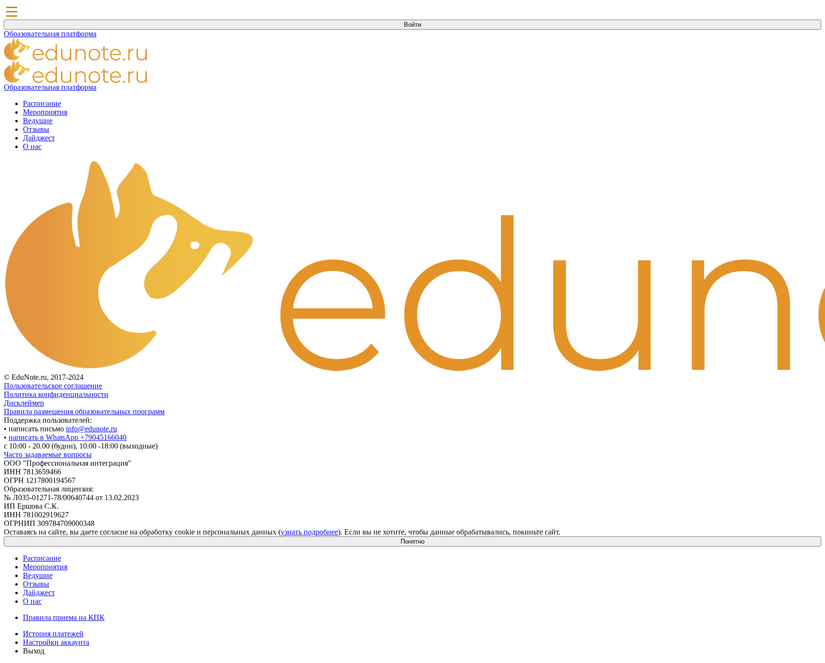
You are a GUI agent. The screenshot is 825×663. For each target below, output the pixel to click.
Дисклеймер (24, 403)
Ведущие (38, 121)
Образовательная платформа (50, 34)
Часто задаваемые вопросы (48, 454)
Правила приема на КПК (64, 617)
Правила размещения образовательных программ (84, 411)
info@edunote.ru (91, 429)
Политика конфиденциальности (56, 394)
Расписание (42, 103)
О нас (32, 146)
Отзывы (36, 129)
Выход (33, 651)
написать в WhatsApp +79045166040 (68, 437)
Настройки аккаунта (56, 642)
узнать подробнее (309, 532)
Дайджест (39, 138)
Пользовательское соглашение (53, 386)
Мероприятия (45, 112)
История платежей (53, 634)
